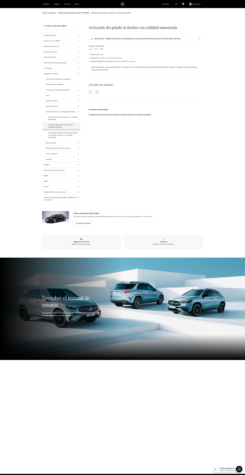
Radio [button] (46, 181)
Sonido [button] (46, 187)
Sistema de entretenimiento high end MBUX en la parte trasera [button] (60, 198)
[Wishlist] (183, 4)
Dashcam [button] (49, 159)
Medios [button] (46, 176)
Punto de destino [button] (52, 106)
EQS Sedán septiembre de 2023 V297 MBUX (73, 13)
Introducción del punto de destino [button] (58, 90)
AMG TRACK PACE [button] (50, 57)
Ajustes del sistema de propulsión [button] (55, 63)
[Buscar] (176, 4)
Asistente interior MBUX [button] (52, 41)
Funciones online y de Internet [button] (54, 170)
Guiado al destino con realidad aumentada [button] (60, 112)
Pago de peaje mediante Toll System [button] (58, 148)
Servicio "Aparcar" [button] (52, 154)
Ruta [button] (47, 95)
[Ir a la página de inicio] (122, 4)
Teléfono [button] (47, 165)
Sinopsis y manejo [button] (50, 35)
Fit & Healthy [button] (48, 68)
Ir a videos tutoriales (83, 223)
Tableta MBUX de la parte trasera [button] (55, 192)
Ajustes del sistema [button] (50, 52)
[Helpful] (90, 92)
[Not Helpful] (97, 92)
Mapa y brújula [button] (51, 143)
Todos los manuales (49, 13)
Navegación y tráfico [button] (51, 74)
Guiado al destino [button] (52, 101)
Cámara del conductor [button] (51, 46)
